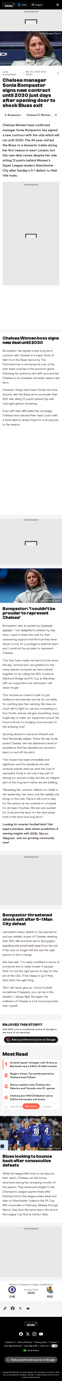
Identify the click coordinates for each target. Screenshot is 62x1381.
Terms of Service (24, 1342)
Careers (53, 1342)
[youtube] (41, 1334)
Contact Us (10, 1342)
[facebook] (21, 1334)
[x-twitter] (27, 1334)
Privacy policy (41, 1342)
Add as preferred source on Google (33, 1039)
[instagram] (34, 1334)
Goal (17, 1372)
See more (31, 1106)
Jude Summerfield (9, 73)
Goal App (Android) (12, 1346)
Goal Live (44, 1346)
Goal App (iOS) (30, 1346)
